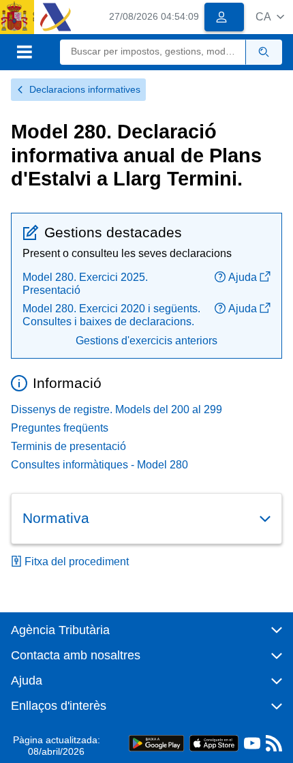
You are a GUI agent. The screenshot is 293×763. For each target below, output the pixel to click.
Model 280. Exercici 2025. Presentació (85, 283)
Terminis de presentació (68, 446)
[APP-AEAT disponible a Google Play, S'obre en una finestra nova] (156, 743)
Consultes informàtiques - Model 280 (99, 464)
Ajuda (242, 277)
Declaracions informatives (84, 89)
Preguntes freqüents (59, 428)
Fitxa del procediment (77, 561)
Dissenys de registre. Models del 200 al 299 (116, 409)
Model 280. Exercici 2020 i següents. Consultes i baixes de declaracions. (111, 315)
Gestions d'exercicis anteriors (146, 340)
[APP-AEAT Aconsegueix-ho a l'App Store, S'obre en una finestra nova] (213, 743)
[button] (270, 16)
